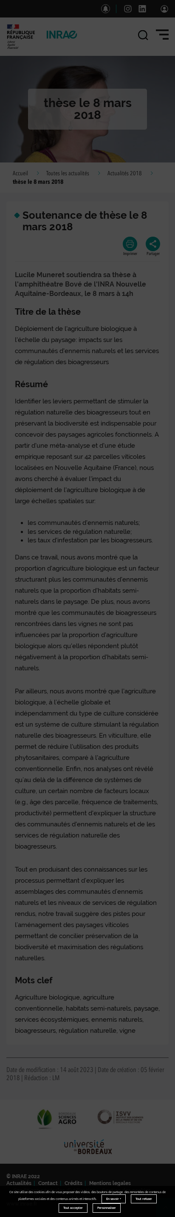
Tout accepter (73, 1208)
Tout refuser (143, 1199)
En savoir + (113, 1199)
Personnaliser (106, 1208)
